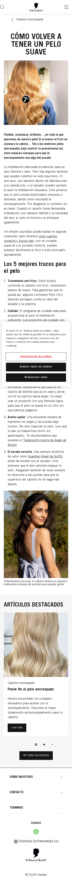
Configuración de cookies (36, 356)
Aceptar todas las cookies (36, 367)
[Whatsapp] (36, 832)
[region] (36, 353)
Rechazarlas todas (36, 377)
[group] (36, 682)
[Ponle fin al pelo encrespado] (36, 675)
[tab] (36, 744)
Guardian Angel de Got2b (45, 456)
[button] (36, 777)
